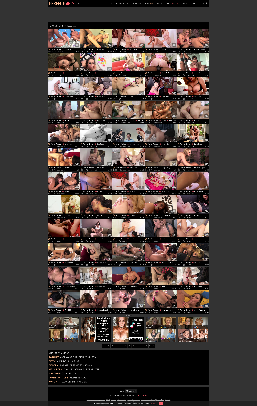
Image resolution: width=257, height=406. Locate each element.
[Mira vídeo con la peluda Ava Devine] (64, 157)
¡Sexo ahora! (185, 3)
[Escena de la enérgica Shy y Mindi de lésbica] (193, 204)
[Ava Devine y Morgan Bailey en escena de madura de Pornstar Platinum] (161, 157)
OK (161, 403)
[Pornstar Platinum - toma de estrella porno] (193, 157)
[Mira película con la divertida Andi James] (193, 86)
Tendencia (126, 3)
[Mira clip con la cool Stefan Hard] (64, 204)
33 (146, 346)
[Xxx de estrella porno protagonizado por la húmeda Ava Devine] (161, 276)
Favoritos (159, 3)
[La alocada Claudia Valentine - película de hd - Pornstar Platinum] (64, 276)
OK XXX (53, 361)
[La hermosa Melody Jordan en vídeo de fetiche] (64, 62)
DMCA (108, 400)
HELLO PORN (55, 369)
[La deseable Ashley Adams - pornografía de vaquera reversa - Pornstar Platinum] (96, 62)
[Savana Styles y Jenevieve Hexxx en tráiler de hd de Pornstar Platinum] (128, 133)
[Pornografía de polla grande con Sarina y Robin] (128, 157)
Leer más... (153, 404)
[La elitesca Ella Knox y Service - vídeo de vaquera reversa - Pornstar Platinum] (128, 110)
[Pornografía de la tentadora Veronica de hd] (96, 252)
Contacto (167, 400)
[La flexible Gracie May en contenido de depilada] (128, 86)
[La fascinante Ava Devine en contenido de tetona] (96, 204)
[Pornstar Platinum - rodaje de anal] (193, 228)
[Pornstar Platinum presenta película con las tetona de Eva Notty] (161, 228)
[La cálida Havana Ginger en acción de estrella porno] (193, 276)
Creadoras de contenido (148, 400)
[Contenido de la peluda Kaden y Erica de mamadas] (161, 181)
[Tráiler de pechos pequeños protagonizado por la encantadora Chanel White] (161, 204)
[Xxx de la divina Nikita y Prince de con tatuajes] (96, 38)
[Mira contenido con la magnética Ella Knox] (193, 110)
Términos (113, 400)
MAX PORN (54, 373)
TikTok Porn (200, 3)
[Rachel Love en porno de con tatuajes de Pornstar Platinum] (96, 157)
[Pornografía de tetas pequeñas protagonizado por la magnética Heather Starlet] (161, 133)
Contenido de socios (133, 400)
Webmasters (160, 400)
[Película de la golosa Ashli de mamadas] (64, 110)
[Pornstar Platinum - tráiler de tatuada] (96, 133)
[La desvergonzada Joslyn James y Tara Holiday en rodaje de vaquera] (64, 299)
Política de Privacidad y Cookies (96, 400)
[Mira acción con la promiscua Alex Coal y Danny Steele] (193, 133)
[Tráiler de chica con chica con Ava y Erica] (128, 252)
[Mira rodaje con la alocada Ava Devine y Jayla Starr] (128, 228)
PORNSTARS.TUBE (58, 377)
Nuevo (113, 3)
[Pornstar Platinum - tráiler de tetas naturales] (96, 110)
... (142, 346)
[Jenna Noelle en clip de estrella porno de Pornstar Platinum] (161, 62)
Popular (119, 3)
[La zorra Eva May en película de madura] (96, 181)
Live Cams (192, 3)
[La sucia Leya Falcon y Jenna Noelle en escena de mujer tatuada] (128, 38)
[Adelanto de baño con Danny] (64, 86)
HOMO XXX (54, 381)
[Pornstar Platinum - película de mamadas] (128, 204)
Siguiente (151, 346)
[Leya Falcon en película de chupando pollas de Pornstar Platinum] (161, 86)
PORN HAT (54, 357)
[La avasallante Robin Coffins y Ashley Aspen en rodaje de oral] (161, 38)
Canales (152, 3)
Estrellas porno (143, 3)
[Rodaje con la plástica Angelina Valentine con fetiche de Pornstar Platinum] (161, 252)
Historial (166, 3)
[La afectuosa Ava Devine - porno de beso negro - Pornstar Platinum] (193, 252)
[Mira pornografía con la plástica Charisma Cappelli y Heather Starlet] (193, 38)
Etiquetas (133, 3)
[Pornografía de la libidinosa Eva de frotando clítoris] (64, 228)
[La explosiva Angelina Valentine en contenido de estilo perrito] (96, 228)
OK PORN (53, 365)
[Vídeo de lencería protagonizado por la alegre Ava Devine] (64, 181)
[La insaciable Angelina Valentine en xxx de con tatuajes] (161, 299)
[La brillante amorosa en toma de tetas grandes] (128, 62)
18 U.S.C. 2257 (121, 400)
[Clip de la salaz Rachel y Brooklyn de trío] (128, 276)
